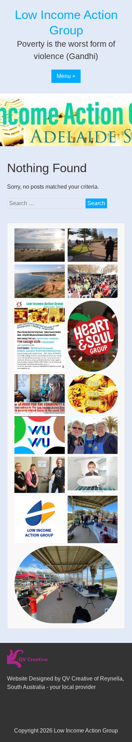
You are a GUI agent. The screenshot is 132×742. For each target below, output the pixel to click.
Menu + (66, 76)
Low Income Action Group (86, 731)
